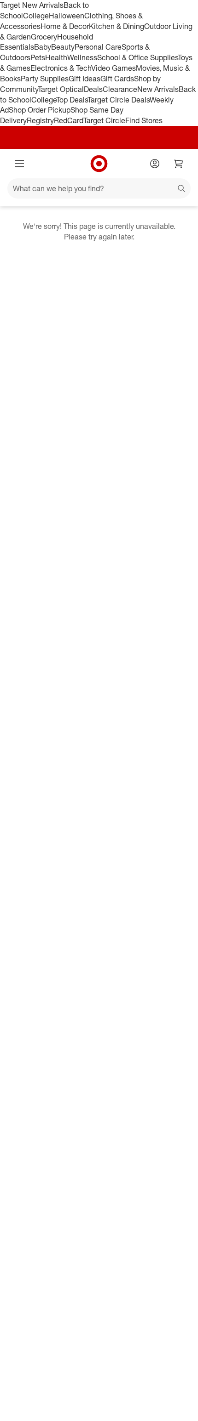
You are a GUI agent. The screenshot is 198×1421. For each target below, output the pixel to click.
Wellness (82, 57)
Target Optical (61, 89)
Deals (93, 89)
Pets (37, 57)
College (36, 15)
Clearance (120, 89)
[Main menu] (19, 163)
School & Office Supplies (137, 57)
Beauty (63, 46)
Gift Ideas (84, 78)
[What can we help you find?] (99, 188)
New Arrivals (158, 89)
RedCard (68, 120)
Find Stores (144, 120)
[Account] (155, 163)
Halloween (66, 15)
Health (56, 57)
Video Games (113, 68)
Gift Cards (117, 78)
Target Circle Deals (118, 99)
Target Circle (104, 120)
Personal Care (98, 46)
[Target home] (99, 163)
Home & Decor (65, 26)
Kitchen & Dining (116, 26)
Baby (42, 46)
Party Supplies (45, 78)
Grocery (44, 36)
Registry (40, 120)
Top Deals (71, 99)
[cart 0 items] (179, 163)
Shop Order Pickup (39, 109)
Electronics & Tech (60, 68)
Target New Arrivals (32, 5)
